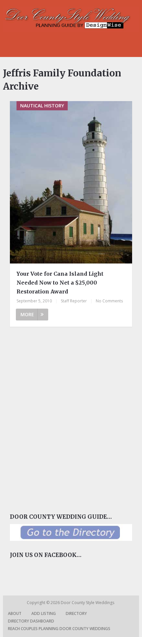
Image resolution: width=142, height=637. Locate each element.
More (27, 314)
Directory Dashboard (31, 621)
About (14, 613)
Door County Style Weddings (88, 602)
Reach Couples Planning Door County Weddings (59, 628)
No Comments (109, 301)
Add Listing (43, 613)
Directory (76, 613)
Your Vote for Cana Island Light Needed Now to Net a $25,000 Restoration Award (60, 282)
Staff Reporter (74, 301)
